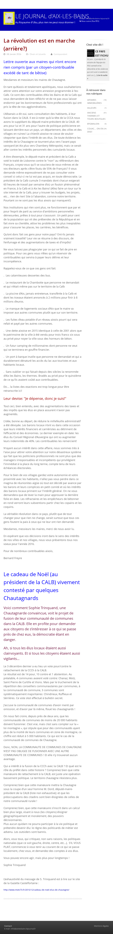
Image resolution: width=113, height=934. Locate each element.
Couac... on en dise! (97, 130)
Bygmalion (97, 123)
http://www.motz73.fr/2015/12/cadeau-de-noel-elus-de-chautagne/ (36, 889)
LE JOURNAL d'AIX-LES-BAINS (52, 16)
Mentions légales (101, 926)
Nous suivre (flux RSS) (90, 21)
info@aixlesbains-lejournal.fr (97, 18)
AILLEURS (97, 107)
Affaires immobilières (97, 101)
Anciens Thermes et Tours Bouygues (97, 115)
